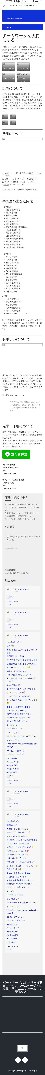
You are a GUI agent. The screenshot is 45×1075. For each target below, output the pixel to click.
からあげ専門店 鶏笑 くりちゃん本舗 (22, 1006)
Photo (12, 596)
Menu (8, 27)
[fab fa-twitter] (11, 13)
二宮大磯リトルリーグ (21, 589)
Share (10, 604)
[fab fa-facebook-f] (5, 13)
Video (12, 776)
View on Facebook (12, 601)
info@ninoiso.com (14, 18)
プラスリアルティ (22, 1022)
